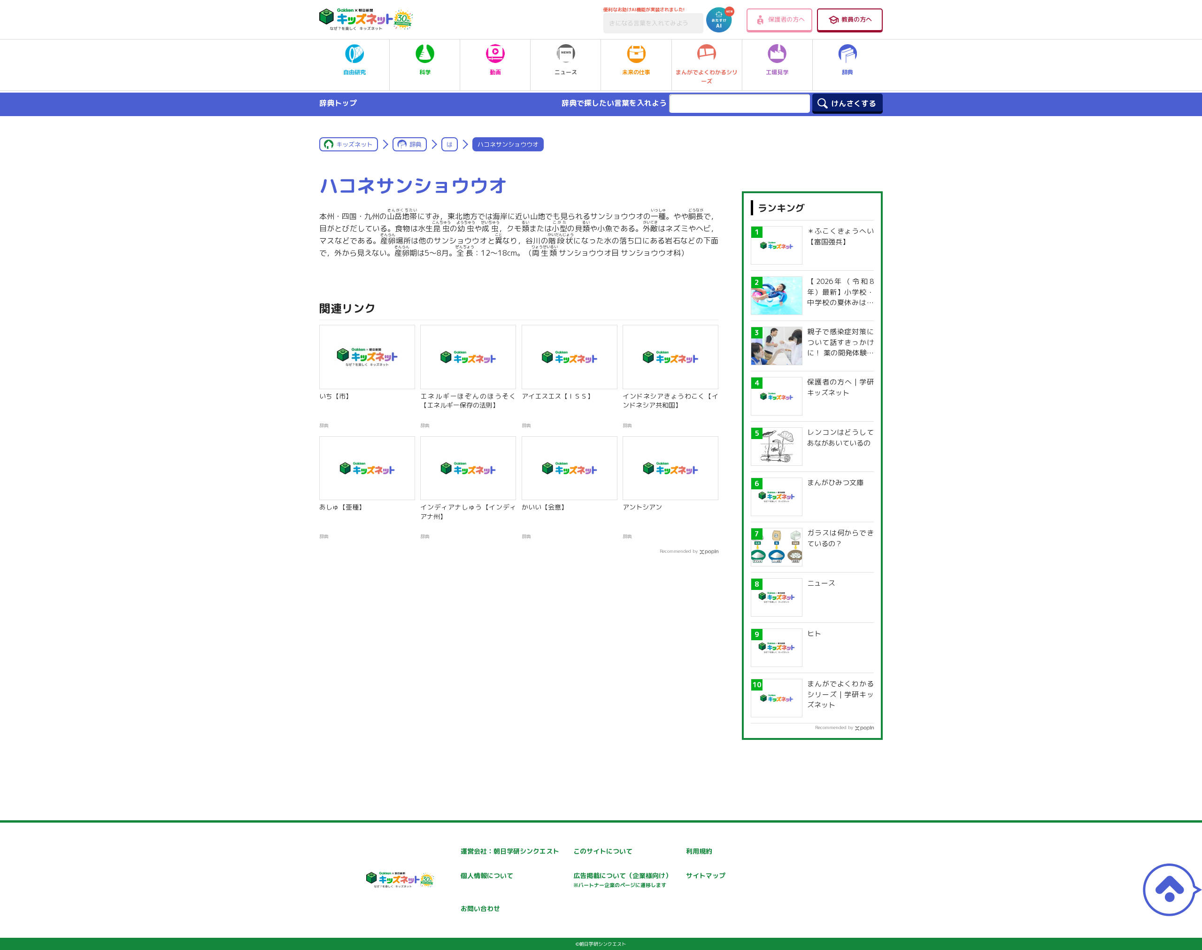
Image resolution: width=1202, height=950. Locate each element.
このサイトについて (602, 851)
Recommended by (679, 551)
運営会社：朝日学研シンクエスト (510, 851)
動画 (495, 72)
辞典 (847, 72)
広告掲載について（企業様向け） (622, 879)
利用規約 (699, 851)
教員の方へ (856, 19)
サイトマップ (705, 875)
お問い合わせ (480, 908)
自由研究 (354, 72)
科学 (425, 72)
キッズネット (354, 144)
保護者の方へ (786, 19)
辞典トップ (338, 103)
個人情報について (487, 875)
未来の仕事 (636, 72)
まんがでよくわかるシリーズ (707, 76)
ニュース (566, 72)
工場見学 (777, 72)
